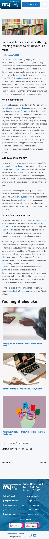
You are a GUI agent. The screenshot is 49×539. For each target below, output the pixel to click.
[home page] (10, 4)
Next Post (43, 463)
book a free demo (20, 291)
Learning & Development (19, 443)
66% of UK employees (16, 78)
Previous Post (7, 463)
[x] (31, 535)
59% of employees (18, 197)
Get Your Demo (31, 4)
